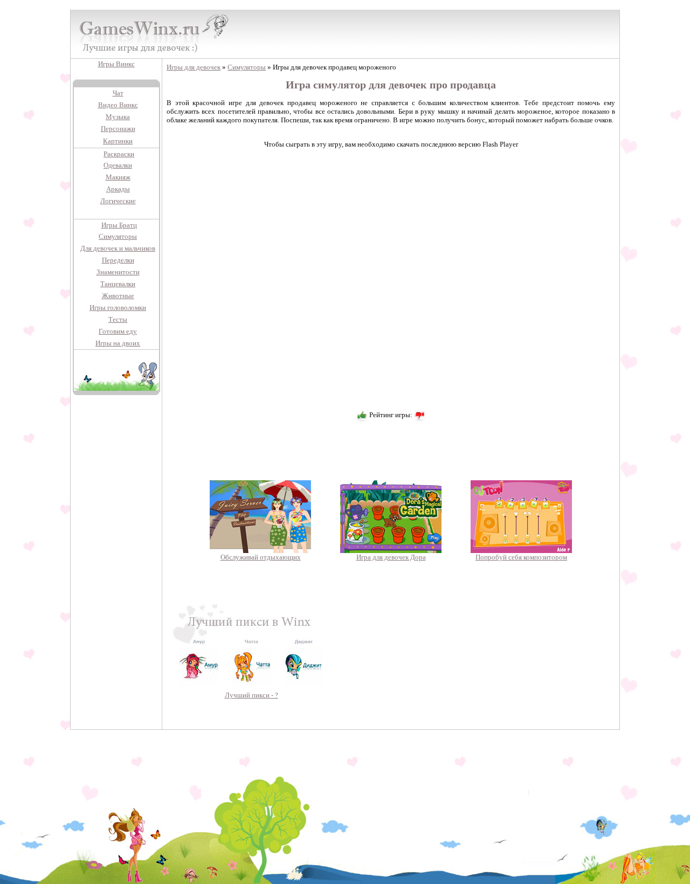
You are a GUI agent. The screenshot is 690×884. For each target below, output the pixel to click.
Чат (118, 93)
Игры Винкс (116, 64)
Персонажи (118, 129)
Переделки (118, 260)
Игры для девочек (193, 67)
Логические (118, 201)
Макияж (118, 177)
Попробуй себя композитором (521, 557)
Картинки (118, 141)
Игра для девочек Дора (391, 557)
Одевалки (118, 165)
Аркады (118, 189)
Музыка (118, 117)
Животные (118, 296)
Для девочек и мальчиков (117, 248)
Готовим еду (118, 331)
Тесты (117, 319)
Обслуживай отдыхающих (260, 557)
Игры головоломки (117, 307)
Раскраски (119, 154)
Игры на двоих (117, 343)
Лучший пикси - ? (251, 695)
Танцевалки (117, 284)
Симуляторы (118, 236)
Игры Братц (119, 225)
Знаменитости (118, 272)
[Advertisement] (116, 567)
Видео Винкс (118, 105)
